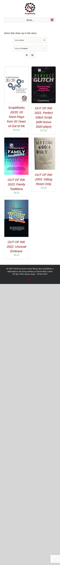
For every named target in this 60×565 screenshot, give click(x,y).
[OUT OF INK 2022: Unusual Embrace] (16, 201)
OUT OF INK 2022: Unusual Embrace (16, 246)
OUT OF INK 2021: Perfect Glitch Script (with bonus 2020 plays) (44, 117)
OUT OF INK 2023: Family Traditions (16, 184)
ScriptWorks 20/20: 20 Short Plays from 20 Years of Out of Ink (16, 117)
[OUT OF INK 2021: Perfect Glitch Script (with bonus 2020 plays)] (44, 68)
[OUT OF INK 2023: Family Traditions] (16, 139)
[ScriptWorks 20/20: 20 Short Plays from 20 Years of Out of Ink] (16, 68)
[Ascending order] (44, 40)
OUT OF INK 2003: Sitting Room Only (43, 179)
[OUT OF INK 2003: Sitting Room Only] (44, 139)
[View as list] (32, 55)
